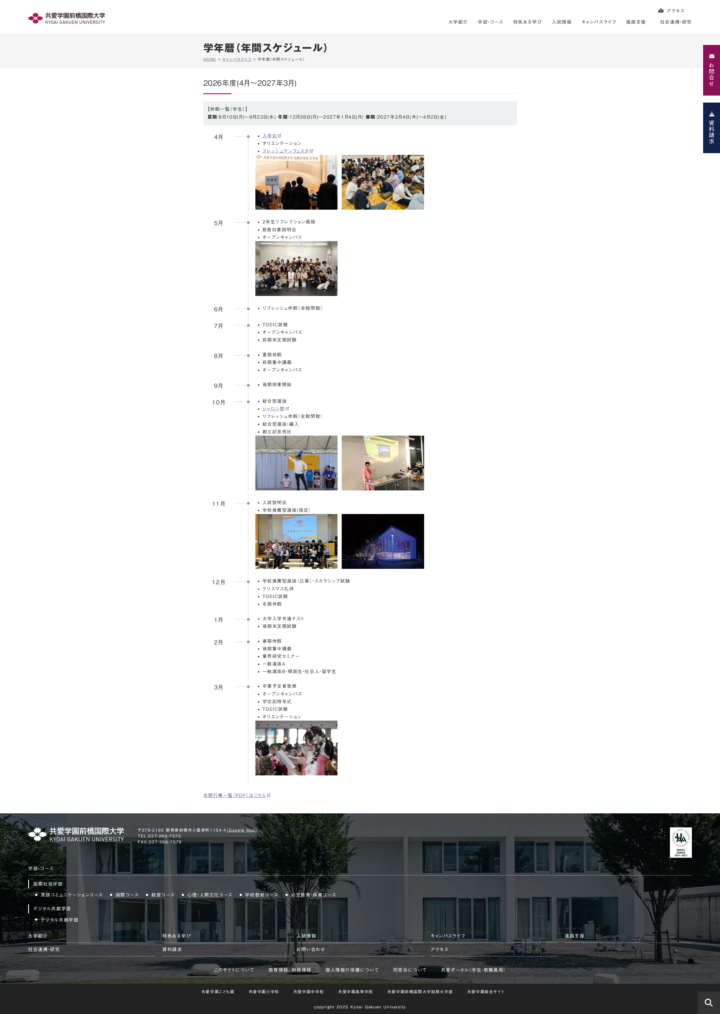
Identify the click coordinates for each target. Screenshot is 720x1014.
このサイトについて (234, 970)
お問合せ (711, 74)
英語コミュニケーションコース (72, 895)
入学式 (269, 135)
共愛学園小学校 (264, 992)
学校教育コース (261, 895)
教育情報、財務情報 (290, 970)
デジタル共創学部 (60, 920)
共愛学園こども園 (218, 992)
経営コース (163, 895)
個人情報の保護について (352, 970)
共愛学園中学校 (308, 992)
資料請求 (711, 132)
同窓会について (410, 970)
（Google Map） (242, 830)
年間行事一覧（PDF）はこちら (234, 795)
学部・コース (490, 22)
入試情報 (562, 22)
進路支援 (636, 22)
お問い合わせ (310, 949)
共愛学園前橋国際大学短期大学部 (420, 992)
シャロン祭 (273, 408)
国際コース (127, 895)
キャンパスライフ (599, 22)
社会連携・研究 (676, 22)
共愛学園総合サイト (486, 992)
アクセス (676, 10)
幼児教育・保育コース (313, 895)
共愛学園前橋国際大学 (66, 18)
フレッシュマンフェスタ (285, 151)
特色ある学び (527, 22)
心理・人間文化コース (210, 895)
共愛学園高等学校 (355, 992)
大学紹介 (458, 22)
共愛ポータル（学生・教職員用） (473, 970)
